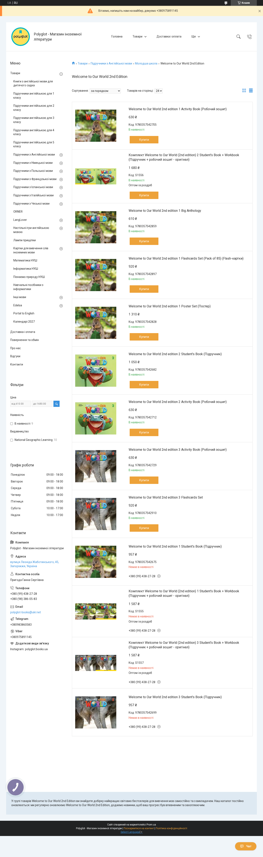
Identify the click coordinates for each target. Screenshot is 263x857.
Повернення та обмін (24, 340)
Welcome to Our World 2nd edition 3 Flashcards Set (166, 497)
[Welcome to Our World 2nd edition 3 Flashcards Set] (95, 514)
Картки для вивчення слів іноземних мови (30, 250)
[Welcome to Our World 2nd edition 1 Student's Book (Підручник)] (95, 561)
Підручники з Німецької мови (33, 162)
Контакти (16, 364)
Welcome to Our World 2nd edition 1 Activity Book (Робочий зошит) (178, 109)
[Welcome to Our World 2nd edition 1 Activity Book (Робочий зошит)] (95, 125)
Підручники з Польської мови (33, 170)
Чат (248, 846)
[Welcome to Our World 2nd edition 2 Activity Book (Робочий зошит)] (95, 418)
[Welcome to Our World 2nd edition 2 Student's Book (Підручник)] (95, 370)
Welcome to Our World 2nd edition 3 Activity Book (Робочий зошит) (178, 450)
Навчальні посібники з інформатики (28, 287)
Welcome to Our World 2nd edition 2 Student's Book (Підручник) (175, 354)
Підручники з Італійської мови (33, 195)
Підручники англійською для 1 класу (33, 95)
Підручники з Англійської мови (111, 63)
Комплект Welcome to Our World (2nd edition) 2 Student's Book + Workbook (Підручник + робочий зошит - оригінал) (184, 157)
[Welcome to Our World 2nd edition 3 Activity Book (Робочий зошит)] (95, 466)
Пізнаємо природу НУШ (29, 277)
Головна (116, 36)
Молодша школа (146, 63)
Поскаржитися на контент (139, 828)
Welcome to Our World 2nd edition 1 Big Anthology (165, 211)
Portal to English (23, 313)
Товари (137, 36)
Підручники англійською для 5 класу (33, 144)
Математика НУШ (25, 260)
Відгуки (15, 356)
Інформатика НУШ (25, 268)
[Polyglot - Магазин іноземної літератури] (20, 36)
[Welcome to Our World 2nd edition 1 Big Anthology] (95, 227)
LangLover (20, 219)
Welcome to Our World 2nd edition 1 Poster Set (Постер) (170, 306)
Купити (144, 139)
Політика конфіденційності (171, 828)
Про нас (15, 348)
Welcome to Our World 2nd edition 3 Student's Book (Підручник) (175, 697)
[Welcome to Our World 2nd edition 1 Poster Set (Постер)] (95, 322)
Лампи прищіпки (24, 240)
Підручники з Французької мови (35, 179)
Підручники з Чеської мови (31, 203)
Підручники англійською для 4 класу (33, 132)
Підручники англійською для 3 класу (33, 120)
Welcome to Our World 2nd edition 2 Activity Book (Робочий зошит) (178, 402)
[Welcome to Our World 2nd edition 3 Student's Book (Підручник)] (95, 712)
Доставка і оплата (169, 36)
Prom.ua (151, 824)
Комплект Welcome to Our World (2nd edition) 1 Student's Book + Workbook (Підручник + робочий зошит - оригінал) (184, 593)
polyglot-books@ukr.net (25, 612)
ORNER (18, 211)
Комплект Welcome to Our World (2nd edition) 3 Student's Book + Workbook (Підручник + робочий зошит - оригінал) (184, 645)
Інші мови (19, 297)
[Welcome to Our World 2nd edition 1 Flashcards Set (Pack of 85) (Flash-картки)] (95, 275)
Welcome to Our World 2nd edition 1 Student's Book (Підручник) (175, 546)
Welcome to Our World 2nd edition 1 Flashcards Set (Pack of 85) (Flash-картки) (186, 258)
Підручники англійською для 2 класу (33, 107)
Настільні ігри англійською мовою (31, 230)
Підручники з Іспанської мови (33, 187)
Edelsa (17, 305)
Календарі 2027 (24, 321)
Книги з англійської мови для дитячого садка (33, 83)
